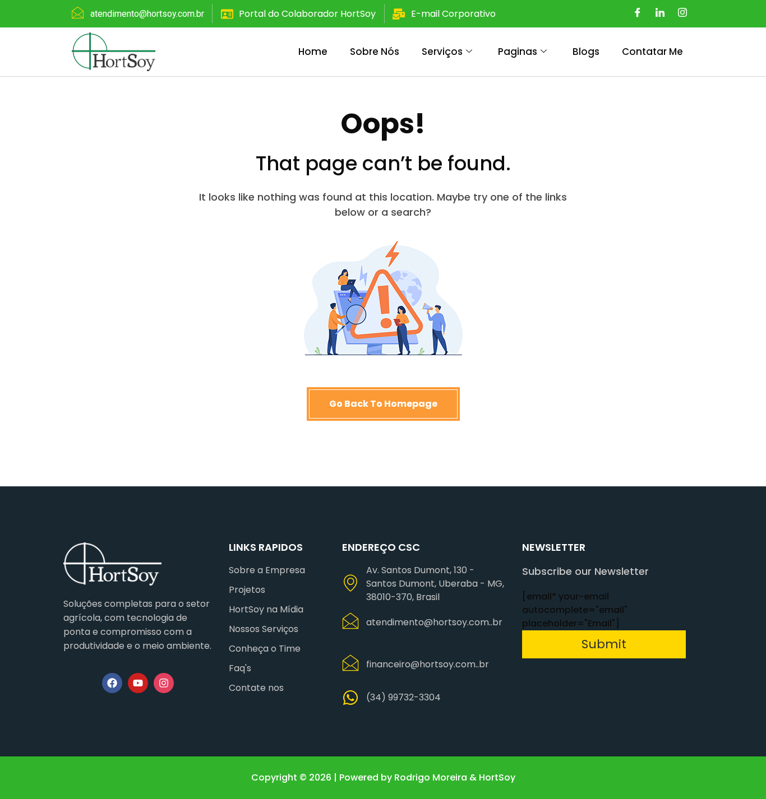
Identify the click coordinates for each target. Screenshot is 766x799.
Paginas (517, 51)
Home (312, 51)
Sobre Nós (374, 51)
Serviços (442, 51)
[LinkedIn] (660, 14)
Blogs (586, 51)
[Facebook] (637, 14)
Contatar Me (652, 51)
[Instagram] (682, 14)
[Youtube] (138, 683)
